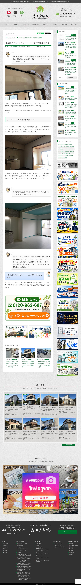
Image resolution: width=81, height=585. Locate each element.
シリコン (66, 153)
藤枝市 (67, 146)
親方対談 (71, 554)
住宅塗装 (72, 146)
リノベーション (28, 37)
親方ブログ (15, 46)
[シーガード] (16, 332)
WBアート (71, 153)
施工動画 (5, 552)
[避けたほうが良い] (67, 227)
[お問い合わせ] (28, 308)
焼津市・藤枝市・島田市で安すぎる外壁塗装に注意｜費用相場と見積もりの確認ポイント (24, 578)
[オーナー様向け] (40, 332)
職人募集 (71, 550)
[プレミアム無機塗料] (67, 318)
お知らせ (5, 545)
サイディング (61, 146)
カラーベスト (61, 155)
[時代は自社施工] (67, 253)
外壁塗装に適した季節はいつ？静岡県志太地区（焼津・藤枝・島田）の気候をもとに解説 (24, 574)
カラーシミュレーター (22, 550)
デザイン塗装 (39, 547)
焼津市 (40, 37)
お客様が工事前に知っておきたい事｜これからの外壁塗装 (24, 564)
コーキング (66, 149)
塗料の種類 (38, 543)
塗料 (67, 155)
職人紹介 (71, 548)
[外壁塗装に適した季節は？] (67, 201)
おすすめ (60, 153)
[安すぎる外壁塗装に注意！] (67, 266)
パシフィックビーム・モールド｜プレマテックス (42, 551)
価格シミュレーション (59, 547)
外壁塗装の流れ (20, 545)
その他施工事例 (69, 444)
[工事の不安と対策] (67, 305)
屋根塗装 (66, 144)
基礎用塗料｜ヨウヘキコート (42, 548)
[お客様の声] (67, 175)
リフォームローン (58, 543)
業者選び (35, 37)
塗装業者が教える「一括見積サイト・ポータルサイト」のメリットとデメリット (24, 560)
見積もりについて (58, 545)
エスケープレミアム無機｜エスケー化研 (42, 561)
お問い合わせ (6, 543)
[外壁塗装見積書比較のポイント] (67, 279)
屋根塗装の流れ (20, 547)
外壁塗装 (60, 144)
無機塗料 (67, 151)
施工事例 (5, 550)
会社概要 (71, 543)
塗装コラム (55, 24)
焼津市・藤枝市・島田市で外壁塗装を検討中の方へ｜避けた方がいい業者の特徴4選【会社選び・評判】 (24, 568)
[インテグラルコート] (67, 357)
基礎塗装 (60, 149)
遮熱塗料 (60, 157)
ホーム (3, 541)
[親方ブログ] (67, 165)
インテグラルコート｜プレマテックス (42, 558)
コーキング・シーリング (22, 548)
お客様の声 (64, 24)
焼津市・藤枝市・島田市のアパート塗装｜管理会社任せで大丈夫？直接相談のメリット (24, 556)
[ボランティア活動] (67, 292)
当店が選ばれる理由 (73, 545)
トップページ (6, 24)
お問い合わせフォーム (68, 532)
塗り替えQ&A (20, 552)
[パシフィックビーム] (67, 344)
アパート (21, 37)
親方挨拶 (71, 547)
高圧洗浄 (71, 155)
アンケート (72, 149)
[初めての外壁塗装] (67, 214)
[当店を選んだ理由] (67, 188)
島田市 (65, 157)
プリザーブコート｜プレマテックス (42, 554)
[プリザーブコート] (67, 331)
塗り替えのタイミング (22, 543)
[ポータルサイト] (67, 240)
